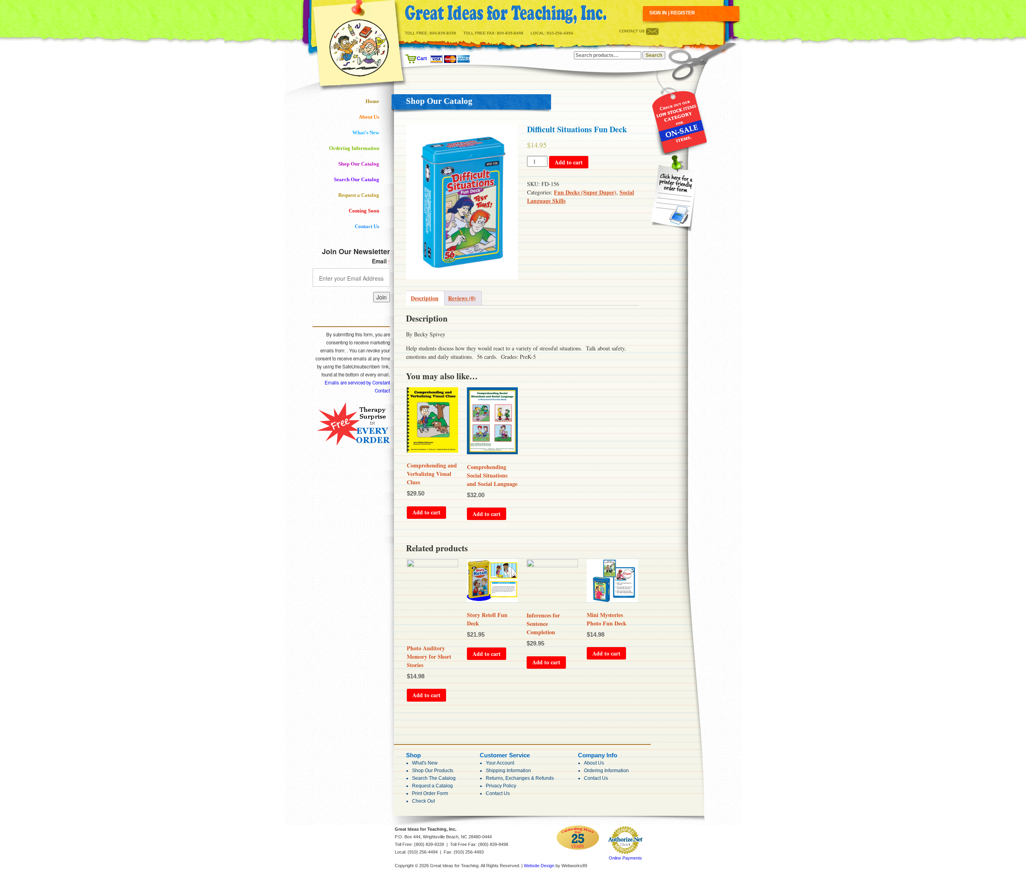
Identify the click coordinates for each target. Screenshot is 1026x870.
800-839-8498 (510, 33)
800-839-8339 (443, 33)
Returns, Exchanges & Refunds (520, 778)
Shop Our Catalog (358, 164)
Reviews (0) (462, 298)
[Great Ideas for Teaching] (506, 14)
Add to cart (569, 162)
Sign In (658, 13)
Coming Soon (364, 211)
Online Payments (625, 858)
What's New (425, 763)
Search (654, 55)
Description (424, 298)
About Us (369, 117)
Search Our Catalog (356, 179)
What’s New (365, 132)
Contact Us (632, 31)
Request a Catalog (358, 195)
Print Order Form (430, 793)
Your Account (500, 763)
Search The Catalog (434, 778)
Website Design (539, 865)
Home (372, 101)
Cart (422, 58)
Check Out (423, 801)
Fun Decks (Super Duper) (585, 192)
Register (683, 13)
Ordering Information (354, 148)
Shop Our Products (432, 770)
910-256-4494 (560, 33)
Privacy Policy (501, 786)
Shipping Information (508, 770)
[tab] (424, 298)
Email (381, 261)
